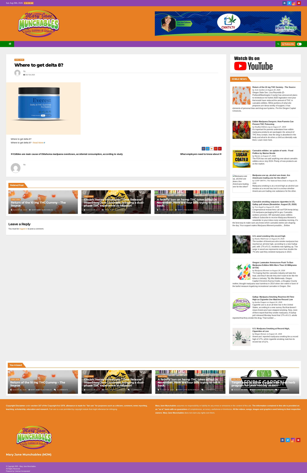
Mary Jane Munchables (42, 210)
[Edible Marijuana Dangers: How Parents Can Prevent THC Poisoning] (242, 130)
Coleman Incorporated (22, 471)
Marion (257, 156)
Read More (38, 142)
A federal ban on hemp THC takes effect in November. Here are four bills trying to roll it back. (188, 202)
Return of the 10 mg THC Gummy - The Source (273, 87)
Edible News (19, 59)
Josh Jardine (260, 90)
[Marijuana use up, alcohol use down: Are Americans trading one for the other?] (242, 183)
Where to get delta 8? (38, 65)
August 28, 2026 (20, 210)
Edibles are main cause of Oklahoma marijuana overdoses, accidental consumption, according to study (68, 154)
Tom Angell (259, 207)
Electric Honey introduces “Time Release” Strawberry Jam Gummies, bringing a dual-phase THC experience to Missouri (114, 202)
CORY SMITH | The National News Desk (270, 181)
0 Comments (62, 390)
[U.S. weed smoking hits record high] (242, 244)
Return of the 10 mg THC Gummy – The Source (38, 204)
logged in (23, 229)
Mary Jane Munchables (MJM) (28, 454)
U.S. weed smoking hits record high (269, 236)
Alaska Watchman (262, 239)
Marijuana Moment (262, 270)
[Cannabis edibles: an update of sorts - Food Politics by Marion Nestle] (242, 159)
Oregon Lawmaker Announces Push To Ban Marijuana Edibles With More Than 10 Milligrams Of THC (274, 265)
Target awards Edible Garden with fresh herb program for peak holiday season (263, 384)
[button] (278, 44)
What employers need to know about (200, 154)
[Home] (10, 44)
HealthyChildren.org (262, 127)
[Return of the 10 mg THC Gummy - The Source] (242, 95)
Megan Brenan (260, 334)
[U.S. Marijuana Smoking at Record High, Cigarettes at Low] (242, 337)
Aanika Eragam (261, 302)
